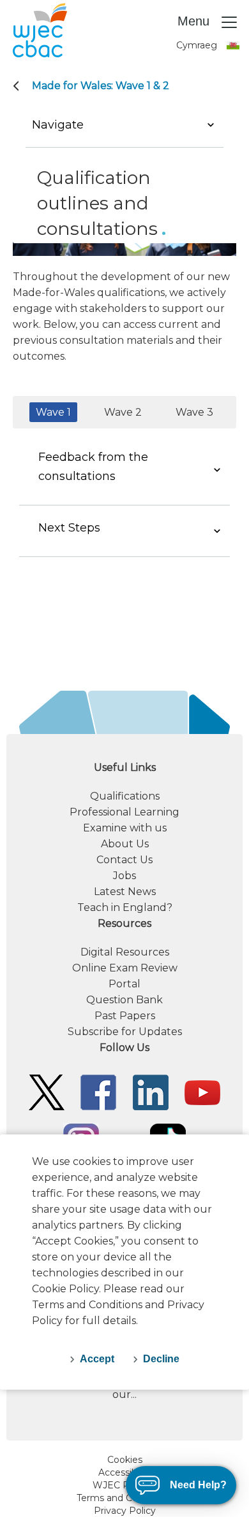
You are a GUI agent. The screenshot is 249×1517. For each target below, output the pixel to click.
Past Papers (124, 1016)
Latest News (125, 892)
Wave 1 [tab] (53, 412)
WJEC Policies (124, 1485)
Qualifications (125, 796)
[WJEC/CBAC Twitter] (46, 1091)
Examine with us (125, 828)
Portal (124, 984)
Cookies (124, 1459)
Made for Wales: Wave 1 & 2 (100, 86)
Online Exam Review (124, 968)
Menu (195, 21)
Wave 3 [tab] (194, 412)
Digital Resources (124, 952)
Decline (161, 1358)
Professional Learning (124, 812)
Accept (97, 1358)
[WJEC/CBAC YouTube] (202, 1091)
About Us (125, 844)
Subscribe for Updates (125, 1032)
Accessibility (124, 1472)
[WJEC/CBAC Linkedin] (151, 1091)
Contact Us (124, 860)
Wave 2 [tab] (123, 412)
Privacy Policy (125, 1510)
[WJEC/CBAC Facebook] (98, 1091)
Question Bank (124, 1000)
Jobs (124, 876)
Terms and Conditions (125, 1498)
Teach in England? (124, 907)
